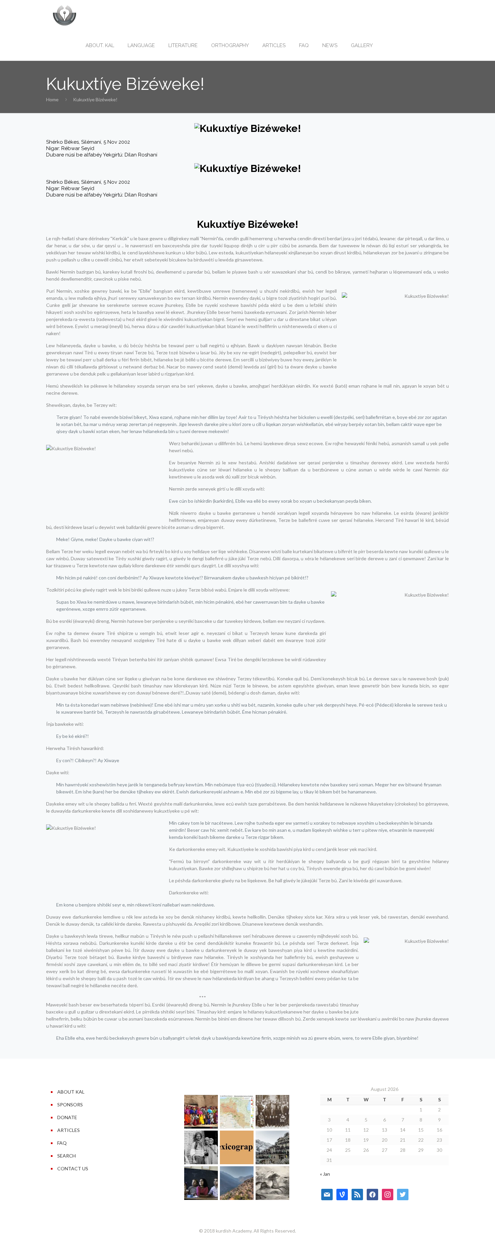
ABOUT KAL (71, 1092)
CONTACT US (72, 1168)
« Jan (325, 1174)
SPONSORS (70, 1104)
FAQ (62, 1143)
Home (52, 99)
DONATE (67, 1117)
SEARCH (66, 1156)
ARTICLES (68, 1130)
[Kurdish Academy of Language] (64, 15)
